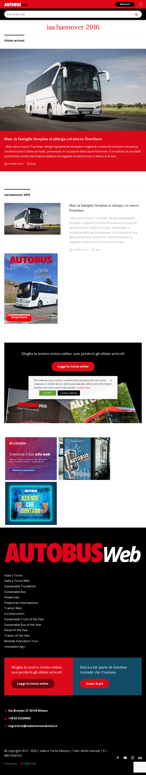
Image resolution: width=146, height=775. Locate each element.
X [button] (111, 380)
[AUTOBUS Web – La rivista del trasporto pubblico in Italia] (15, 4)
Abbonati (125, 4)
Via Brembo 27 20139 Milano (27, 711)
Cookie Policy (83, 387)
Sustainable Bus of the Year (22, 625)
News (33, 163)
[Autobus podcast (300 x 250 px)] (84, 458)
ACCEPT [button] (48, 393)
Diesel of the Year (16, 630)
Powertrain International (21, 603)
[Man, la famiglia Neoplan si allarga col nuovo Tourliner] (73, 90)
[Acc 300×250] (31, 503)
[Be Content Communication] (28, 763)
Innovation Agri (14, 647)
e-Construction (14, 614)
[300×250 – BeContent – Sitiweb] (31, 458)
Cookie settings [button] (69, 393)
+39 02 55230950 (19, 718)
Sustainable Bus (15, 592)
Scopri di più (94, 684)
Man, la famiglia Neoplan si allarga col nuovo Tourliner (53, 139)
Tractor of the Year (17, 636)
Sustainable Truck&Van (20, 586)
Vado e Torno (13, 575)
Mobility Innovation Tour (21, 641)
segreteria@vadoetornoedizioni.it (32, 726)
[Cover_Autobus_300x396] (73, 288)
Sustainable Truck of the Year (24, 619)
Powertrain (11, 597)
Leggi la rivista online (73, 366)
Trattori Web (13, 608)
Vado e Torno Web (16, 581)
